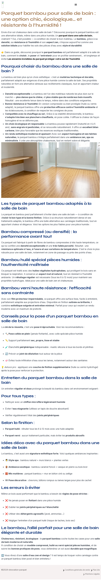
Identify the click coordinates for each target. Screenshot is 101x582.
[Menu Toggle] (76, 4)
